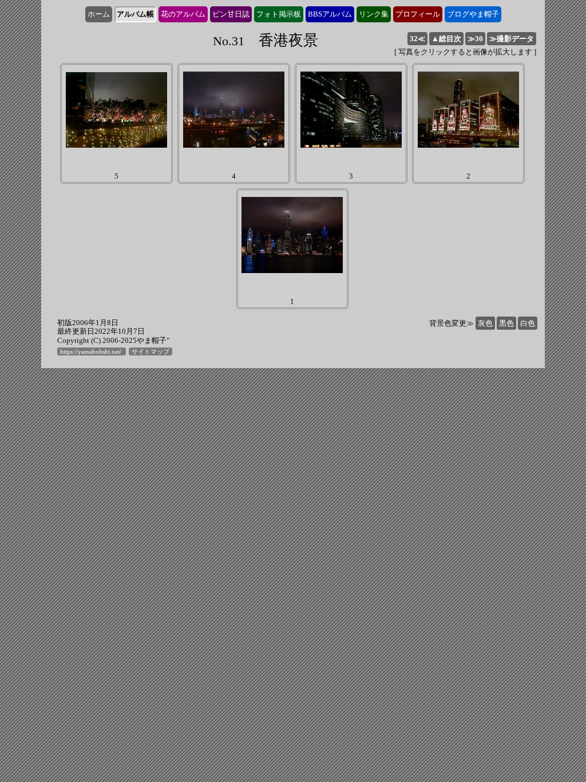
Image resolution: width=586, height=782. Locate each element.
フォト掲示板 (278, 14)
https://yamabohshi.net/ (91, 351)
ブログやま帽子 (473, 14)
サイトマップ (150, 351)
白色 (527, 323)
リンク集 (374, 14)
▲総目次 (446, 38)
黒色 (506, 323)
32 (417, 38)
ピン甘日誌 (231, 14)
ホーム (99, 14)
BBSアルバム (330, 14)
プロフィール (417, 14)
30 (475, 38)
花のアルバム (183, 14)
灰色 (485, 323)
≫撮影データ (511, 38)
